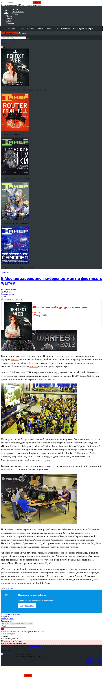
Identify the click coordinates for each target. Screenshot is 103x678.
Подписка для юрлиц (94, 660)
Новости (5, 272)
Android (30, 28)
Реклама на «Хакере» (94, 663)
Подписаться (27, 605)
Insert (28, 676)
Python (50, 28)
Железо (40, 28)
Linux (21, 28)
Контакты (98, 665)
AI (57, 28)
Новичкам (65, 28)
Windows (12, 28)
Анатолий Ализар (9, 289)
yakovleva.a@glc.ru (33, 648)
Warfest (14, 359)
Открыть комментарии (11, 614)
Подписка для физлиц (94, 658)
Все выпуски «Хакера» (83, 28)
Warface (34, 366)
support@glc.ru (35, 646)
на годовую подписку (31, 5)
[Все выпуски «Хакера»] (1, 32)
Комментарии (7, 294)
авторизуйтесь (7, 619)
